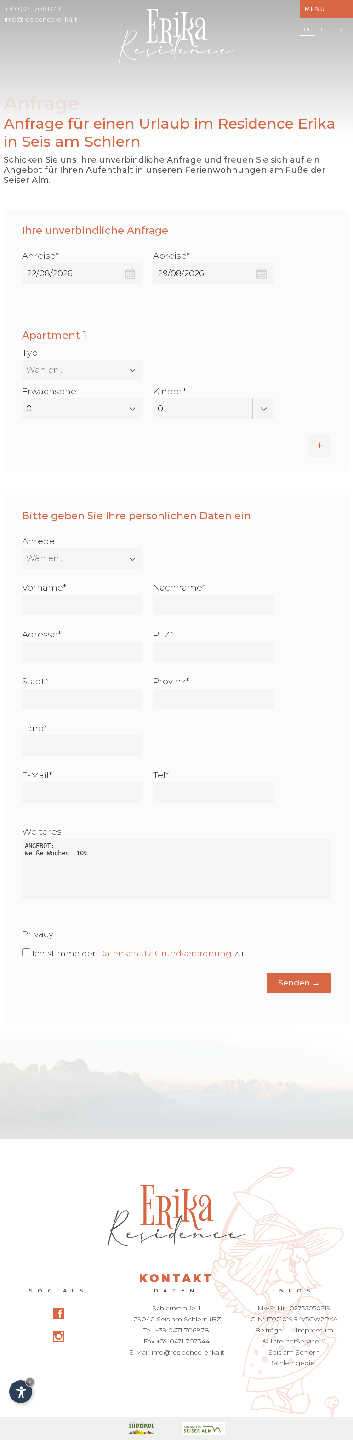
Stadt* (35, 681)
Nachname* (179, 587)
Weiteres (42, 831)
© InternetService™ (294, 1341)
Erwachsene (49, 391)
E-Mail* (37, 775)
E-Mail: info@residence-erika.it (176, 1352)
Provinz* (171, 681)
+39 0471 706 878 (33, 9)
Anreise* (40, 255)
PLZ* (163, 634)
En (338, 29)
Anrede (38, 541)
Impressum (314, 1330)
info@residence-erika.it (41, 19)
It (323, 29)
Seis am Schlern (293, 1352)
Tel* (161, 775)
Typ (30, 352)
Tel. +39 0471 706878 (176, 1330)
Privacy (37, 934)
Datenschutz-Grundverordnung (165, 954)
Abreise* (171, 255)
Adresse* (41, 634)
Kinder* (169, 391)
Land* (34, 728)
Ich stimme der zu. (138, 954)
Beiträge (268, 1330)
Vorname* (44, 587)
